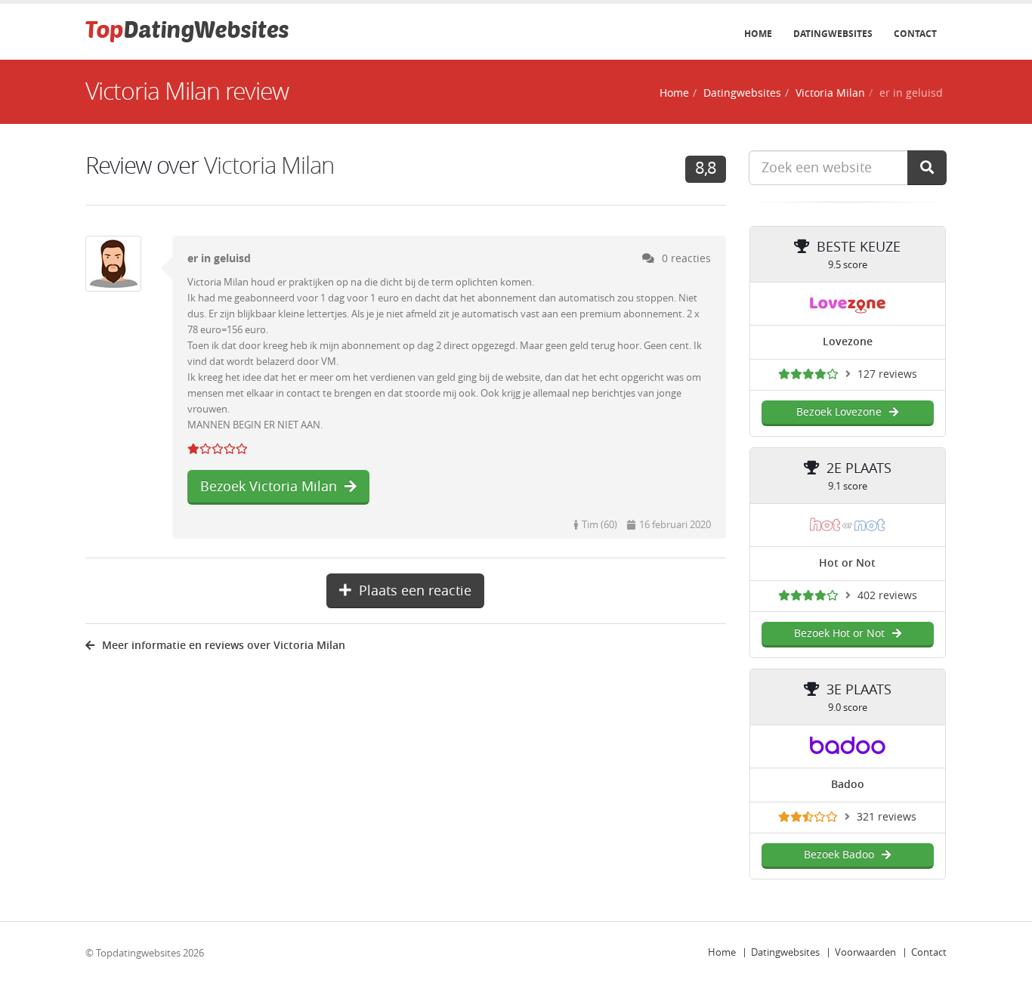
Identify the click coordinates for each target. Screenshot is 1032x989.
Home (758, 34)
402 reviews (887, 595)
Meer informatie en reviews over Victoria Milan (223, 645)
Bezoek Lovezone (839, 412)
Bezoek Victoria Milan (268, 486)
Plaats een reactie (415, 591)
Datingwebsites (833, 34)
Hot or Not (847, 563)
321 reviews (886, 817)
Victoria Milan (830, 93)
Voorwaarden (865, 952)
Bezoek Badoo (839, 854)
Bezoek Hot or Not (839, 633)
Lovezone (848, 341)
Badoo (847, 784)
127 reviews (887, 374)
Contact (915, 34)
